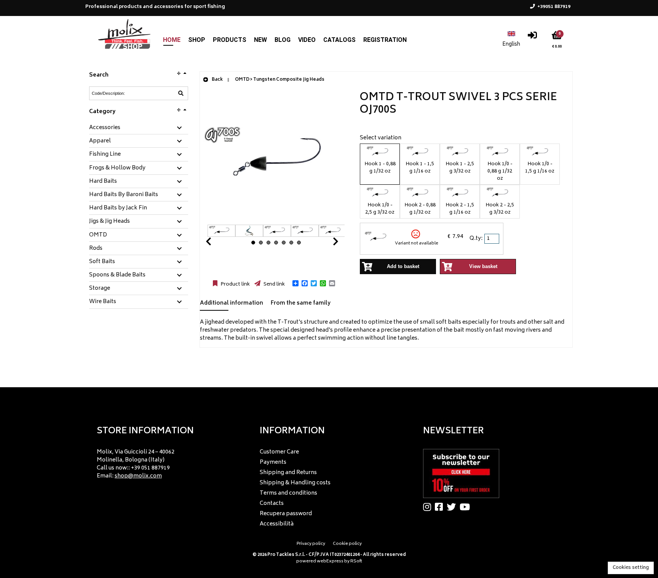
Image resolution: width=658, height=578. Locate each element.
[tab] (138, 128)
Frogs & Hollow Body (117, 168)
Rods (95, 248)
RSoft (356, 561)
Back (217, 79)
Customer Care (279, 452)
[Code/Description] (180, 93)
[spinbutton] (492, 238)
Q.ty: (476, 238)
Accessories (104, 128)
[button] (295, 283)
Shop (196, 39)
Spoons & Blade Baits (117, 275)
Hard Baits (103, 181)
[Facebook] (441, 506)
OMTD (98, 235)
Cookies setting (631, 568)
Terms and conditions (288, 493)
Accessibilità (277, 524)
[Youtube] (467, 506)
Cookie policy (347, 544)
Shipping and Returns (288, 472)
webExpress (330, 561)
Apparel (100, 141)
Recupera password (286, 514)
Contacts (272, 503)
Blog (283, 39)
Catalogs (339, 39)
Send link (273, 284)
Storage (99, 288)
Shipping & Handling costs (295, 483)
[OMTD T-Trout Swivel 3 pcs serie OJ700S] (276, 220)
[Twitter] (453, 506)
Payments (273, 462)
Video (307, 39)
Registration (385, 39)
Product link (234, 284)
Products (229, 39)
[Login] (532, 37)
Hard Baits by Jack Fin (118, 208)
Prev (217, 243)
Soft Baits (102, 262)
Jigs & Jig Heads (109, 221)
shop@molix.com (138, 476)
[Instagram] (429, 506)
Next (326, 243)
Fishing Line (105, 154)
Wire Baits (102, 302)
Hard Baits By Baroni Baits (123, 195)
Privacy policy (311, 544)
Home (171, 39)
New (260, 39)
